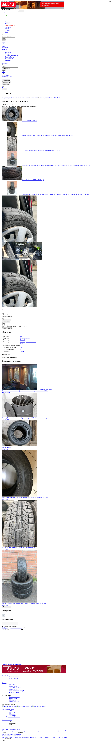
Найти (3, 38)
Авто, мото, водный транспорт (20, 97)
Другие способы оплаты (13, 717)
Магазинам (12, 700)
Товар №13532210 (54, 97)
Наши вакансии (14, 677)
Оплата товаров (7, 720)
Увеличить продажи (15, 687)
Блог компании (13, 678)
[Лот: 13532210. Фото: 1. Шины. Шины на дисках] (19, 241)
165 (21, 347)
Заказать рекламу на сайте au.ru (11, 664)
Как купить (12, 684)
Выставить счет (14, 701)
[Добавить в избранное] (3, 318)
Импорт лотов (13, 689)
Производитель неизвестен (28, 342)
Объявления (13, 698)
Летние (22, 351)
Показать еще (6, 607)
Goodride (22, 340)
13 (20, 345)
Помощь (4, 683)
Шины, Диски (34, 97)
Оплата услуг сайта (8, 709)
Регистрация (5, 75)
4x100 (21, 344)
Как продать (13, 686)
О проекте (5, 675)
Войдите (5, 628)
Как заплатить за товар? (16, 690)
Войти (3, 72)
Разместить (5, 47)
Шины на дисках (43, 97)
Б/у (21, 336)
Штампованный (25, 338)
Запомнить (6, 68)
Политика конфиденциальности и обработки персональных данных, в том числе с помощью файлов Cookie (34, 731)
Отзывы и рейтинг (15, 692)
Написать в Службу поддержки (11, 734)
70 (20, 349)
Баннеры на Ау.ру (14, 697)
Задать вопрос (7, 316)
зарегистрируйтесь (16, 628)
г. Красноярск (6, 97)
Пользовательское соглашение (11, 729)
